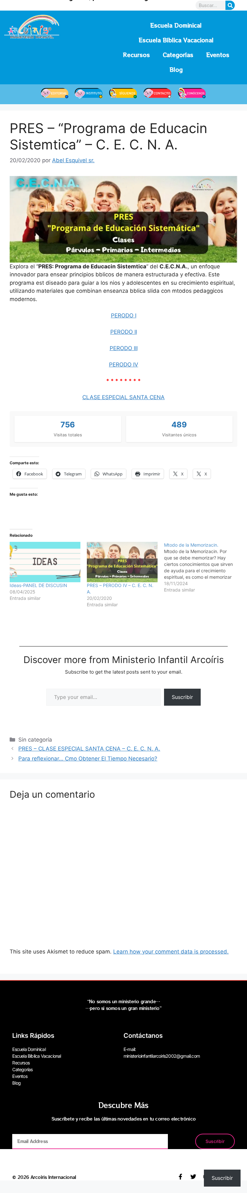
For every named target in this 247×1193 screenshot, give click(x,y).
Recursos (136, 55)
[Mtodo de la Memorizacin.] (202, 567)
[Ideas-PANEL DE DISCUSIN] (45, 562)
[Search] (230, 5)
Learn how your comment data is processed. (171, 951)
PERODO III (124, 348)
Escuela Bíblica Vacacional (176, 40)
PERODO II (123, 332)
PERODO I (123, 315)
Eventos (217, 55)
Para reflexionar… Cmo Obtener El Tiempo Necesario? (87, 758)
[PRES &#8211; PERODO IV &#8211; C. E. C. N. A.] (122, 562)
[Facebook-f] (180, 1177)
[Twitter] (193, 1177)
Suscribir (182, 697)
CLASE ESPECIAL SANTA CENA (123, 397)
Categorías (178, 55)
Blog (176, 69)
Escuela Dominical (176, 25)
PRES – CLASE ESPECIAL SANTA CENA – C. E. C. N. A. (89, 748)
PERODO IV (123, 364)
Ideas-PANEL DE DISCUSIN (38, 585)
